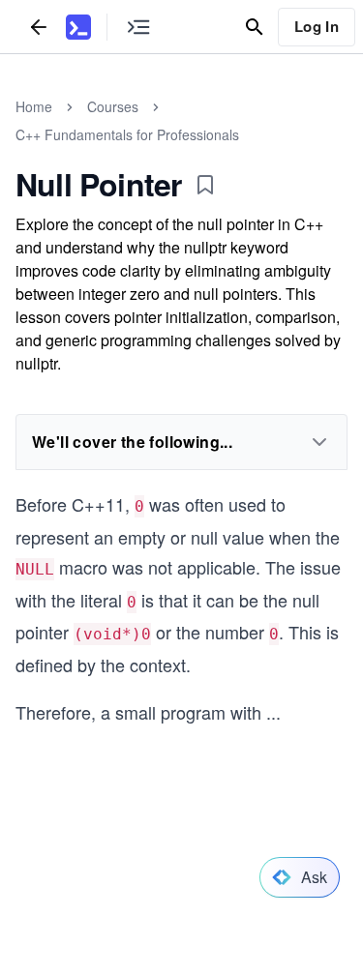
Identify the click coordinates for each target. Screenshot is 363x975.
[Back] (38, 26)
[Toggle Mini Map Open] (138, 26)
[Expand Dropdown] (319, 442)
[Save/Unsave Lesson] (205, 184)
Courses (112, 106)
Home (33, 106)
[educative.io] (78, 27)
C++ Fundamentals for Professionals (127, 134)
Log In (316, 26)
